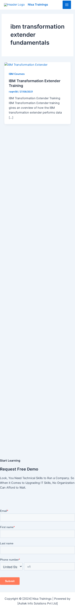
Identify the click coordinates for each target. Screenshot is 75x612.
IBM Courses (17, 73)
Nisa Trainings (38, 4)
